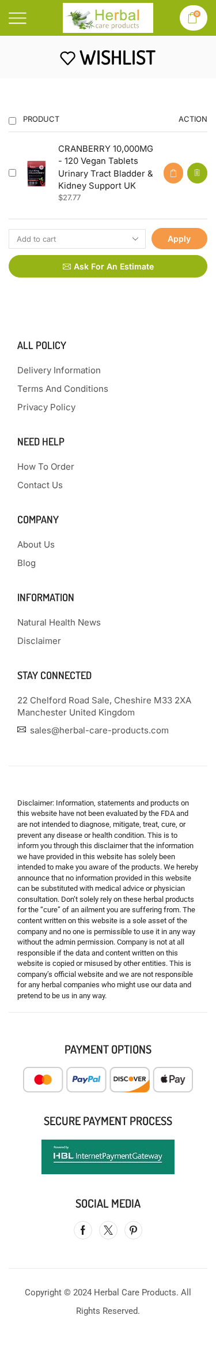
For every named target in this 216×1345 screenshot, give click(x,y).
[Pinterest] (133, 1230)
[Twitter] (108, 1230)
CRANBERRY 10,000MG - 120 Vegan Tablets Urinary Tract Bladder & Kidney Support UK (105, 167)
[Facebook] (83, 1230)
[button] (173, 173)
